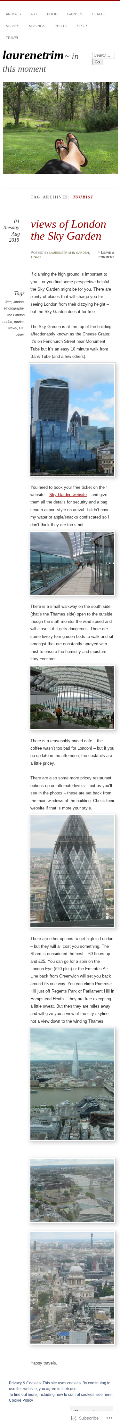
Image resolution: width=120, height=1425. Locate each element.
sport (83, 26)
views (20, 335)
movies (12, 26)
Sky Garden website (68, 494)
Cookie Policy (21, 1400)
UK (21, 328)
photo (61, 26)
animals (13, 14)
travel (12, 38)
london (18, 302)
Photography (14, 308)
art (33, 14)
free (8, 302)
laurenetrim (33, 55)
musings (37, 26)
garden (74, 14)
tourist (19, 322)
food (52, 14)
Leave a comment (106, 254)
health (98, 14)
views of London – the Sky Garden (73, 229)
